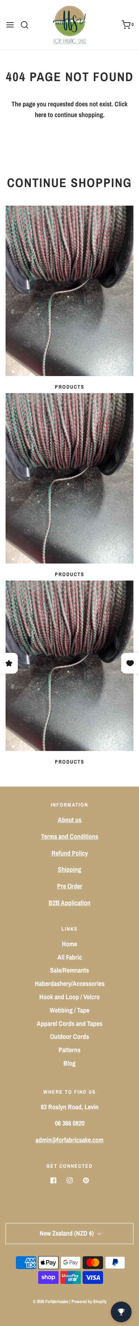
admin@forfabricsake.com (69, 1139)
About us (70, 819)
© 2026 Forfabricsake (50, 1302)
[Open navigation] (10, 25)
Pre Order (69, 886)
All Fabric (69, 957)
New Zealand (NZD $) (67, 1233)
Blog (69, 1063)
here (40, 114)
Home (69, 943)
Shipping (69, 869)
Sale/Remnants (69, 970)
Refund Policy (70, 853)
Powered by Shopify (89, 1302)
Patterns (69, 1049)
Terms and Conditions (69, 836)
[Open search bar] (27, 25)
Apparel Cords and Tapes (69, 1023)
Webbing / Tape (69, 1010)
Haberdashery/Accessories (70, 983)
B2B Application (69, 902)
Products (70, 386)
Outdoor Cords (69, 1036)
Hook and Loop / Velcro (69, 996)
